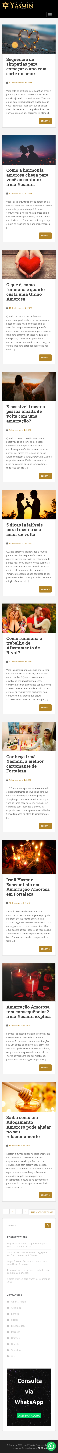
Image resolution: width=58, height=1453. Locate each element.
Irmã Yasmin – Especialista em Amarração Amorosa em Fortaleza (28, 887)
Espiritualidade (18, 1325)
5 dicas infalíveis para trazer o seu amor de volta (24, 529)
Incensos (15, 1331)
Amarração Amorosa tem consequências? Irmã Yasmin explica (28, 1011)
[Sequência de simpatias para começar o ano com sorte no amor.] (29, 39)
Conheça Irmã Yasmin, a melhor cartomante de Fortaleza (25, 764)
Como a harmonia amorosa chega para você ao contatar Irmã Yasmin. (27, 177)
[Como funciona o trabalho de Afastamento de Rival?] (29, 618)
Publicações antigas (41, 1212)
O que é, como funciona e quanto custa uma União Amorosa (25, 292)
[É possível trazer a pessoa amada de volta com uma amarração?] (29, 386)
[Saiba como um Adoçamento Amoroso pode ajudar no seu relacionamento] (29, 1097)
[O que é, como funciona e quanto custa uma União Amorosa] (29, 264)
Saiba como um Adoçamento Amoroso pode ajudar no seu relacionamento (28, 1127)
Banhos (15, 1313)
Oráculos (15, 1343)
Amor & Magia (18, 1301)
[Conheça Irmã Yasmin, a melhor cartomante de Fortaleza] (29, 736)
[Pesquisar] (48, 1225)
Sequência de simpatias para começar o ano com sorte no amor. (26, 66)
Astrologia (16, 1307)
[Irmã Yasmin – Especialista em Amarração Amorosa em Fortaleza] (29, 857)
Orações (15, 1337)
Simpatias (16, 1350)
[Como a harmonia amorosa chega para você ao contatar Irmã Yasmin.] (29, 150)
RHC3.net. (42, 1448)
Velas (13, 1356)
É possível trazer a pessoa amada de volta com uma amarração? (25, 414)
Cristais (14, 1319)
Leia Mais (45, 121)
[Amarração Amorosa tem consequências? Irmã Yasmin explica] (29, 982)
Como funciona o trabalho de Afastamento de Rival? (24, 645)
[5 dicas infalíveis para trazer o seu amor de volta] (29, 504)
